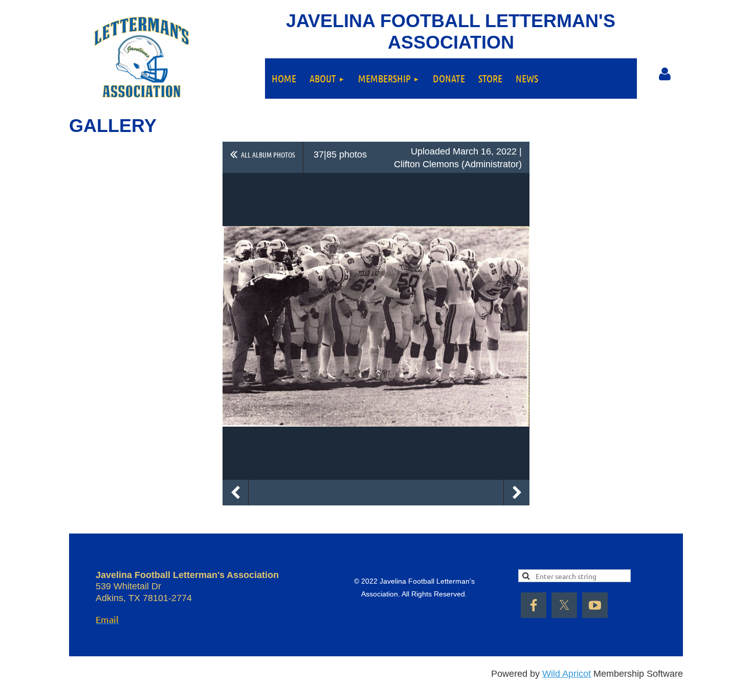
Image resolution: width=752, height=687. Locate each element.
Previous (235, 492)
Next (516, 492)
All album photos (268, 154)
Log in (665, 74)
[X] (564, 605)
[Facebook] (533, 605)
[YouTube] (595, 605)
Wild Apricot (566, 674)
